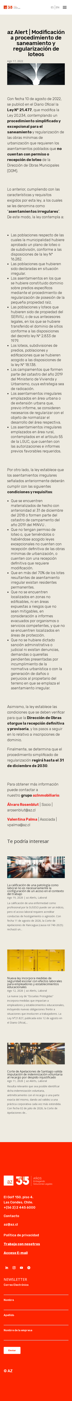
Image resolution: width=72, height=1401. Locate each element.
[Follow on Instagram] (14, 1268)
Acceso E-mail (16, 1253)
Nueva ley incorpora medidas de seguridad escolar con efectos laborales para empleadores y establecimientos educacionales (34, 982)
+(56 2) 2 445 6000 (19, 1207)
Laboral (42, 897)
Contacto (11, 1216)
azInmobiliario (46, 795)
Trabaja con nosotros (22, 1244)
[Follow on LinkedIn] (7, 1268)
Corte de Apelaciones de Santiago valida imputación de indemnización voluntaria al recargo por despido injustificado (34, 1074)
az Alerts (31, 897)
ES (52, 7)
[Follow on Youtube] (21, 1268)
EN (57, 7)
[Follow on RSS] (29, 1268)
